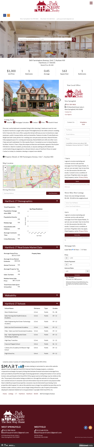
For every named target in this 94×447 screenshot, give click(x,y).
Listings (10, 394)
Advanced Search (40, 43)
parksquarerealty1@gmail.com (65, 19)
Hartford (22, 394)
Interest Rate (69, 268)
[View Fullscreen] (5, 174)
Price (66, 255)
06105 (36, 394)
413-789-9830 (71, 104)
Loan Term (68, 249)
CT (16, 394)
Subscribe (77, 235)
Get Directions (53, 193)
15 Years (84, 249)
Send (77, 181)
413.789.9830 (34, 19)
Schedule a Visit (83, 123)
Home (5, 394)
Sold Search (54, 43)
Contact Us (68, 112)
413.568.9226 (51, 19)
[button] (74, 40)
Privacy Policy (83, 177)
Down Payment (70, 261)
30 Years (76, 249)
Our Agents (68, 114)
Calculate (77, 275)
